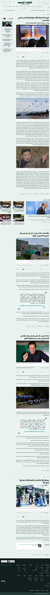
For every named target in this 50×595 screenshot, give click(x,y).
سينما (25, 570)
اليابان (31, 193)
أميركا (28, 193)
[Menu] (48, 7)
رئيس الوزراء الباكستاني (40, 326)
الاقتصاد (32, 6)
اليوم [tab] (4, 18)
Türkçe (44, 1)
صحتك (19, 567)
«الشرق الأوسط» (44, 52)
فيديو (8, 6)
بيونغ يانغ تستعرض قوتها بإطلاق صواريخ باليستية (6, 40)
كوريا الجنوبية (22, 193)
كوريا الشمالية (36, 193)
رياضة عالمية (36, 580)
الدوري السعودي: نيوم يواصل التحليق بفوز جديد (37, 10)
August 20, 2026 (40, 431)
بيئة (19, 570)
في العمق (11, 6)
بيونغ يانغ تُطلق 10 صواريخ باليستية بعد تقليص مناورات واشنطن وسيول (6, 45)
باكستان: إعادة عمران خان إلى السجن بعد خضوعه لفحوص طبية (6, 35)
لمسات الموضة (41, 580)
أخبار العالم (33, 326)
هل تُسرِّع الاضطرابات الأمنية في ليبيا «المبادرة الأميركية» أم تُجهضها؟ (5, 211)
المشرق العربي (46, 571)
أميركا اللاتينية (41, 573)
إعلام (25, 571)
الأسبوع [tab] (2, 18)
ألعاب (24, 8)
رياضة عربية (35, 579)
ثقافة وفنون (28, 6)
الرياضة (14, 6)
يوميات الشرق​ (17, 6)
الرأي (34, 6)
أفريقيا (42, 571)
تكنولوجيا (21, 6)
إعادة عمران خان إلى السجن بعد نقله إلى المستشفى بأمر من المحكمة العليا (7, 30)
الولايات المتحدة (41, 567)
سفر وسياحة (41, 579)
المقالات (36, 567)
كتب (25, 567)
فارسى (39, 1)
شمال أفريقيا (46, 570)
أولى (43, 554)
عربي (48, 1)
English (46, 1)
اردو (41, 1)
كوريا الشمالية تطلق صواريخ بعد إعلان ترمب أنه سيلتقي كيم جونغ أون (6, 50)
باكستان (28, 326)
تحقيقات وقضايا (29, 579)
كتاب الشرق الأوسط (34, 570)
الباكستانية (40, 273)
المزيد (22, 8)
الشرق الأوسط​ (40, 6)
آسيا (43, 14)
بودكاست (5, 6)
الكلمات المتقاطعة (47, 585)
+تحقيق (30, 580)
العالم (36, 6)
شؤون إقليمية (47, 573)
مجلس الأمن (42, 193)
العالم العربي (47, 567)
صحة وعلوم (24, 6)
